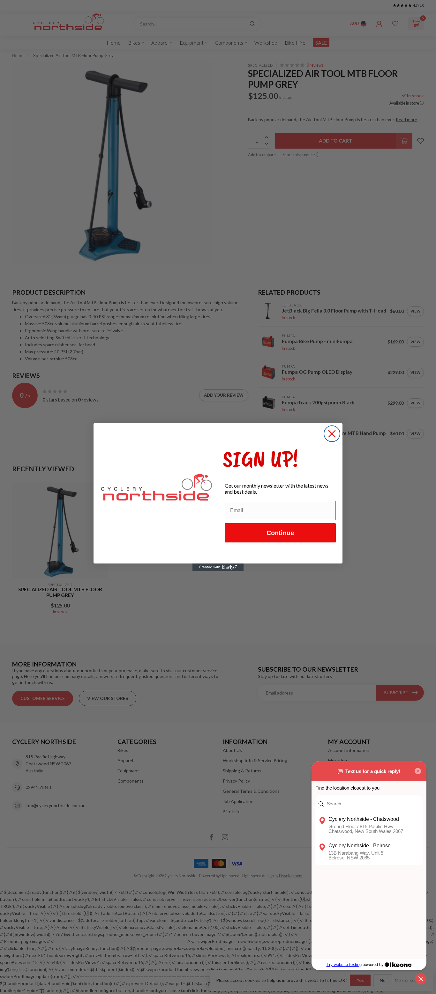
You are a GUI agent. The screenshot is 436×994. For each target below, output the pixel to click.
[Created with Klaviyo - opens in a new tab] (218, 567)
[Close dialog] (332, 434)
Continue (280, 532)
